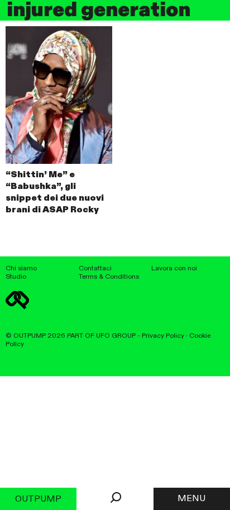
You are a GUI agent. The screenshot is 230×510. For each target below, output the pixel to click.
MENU (191, 498)
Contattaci (95, 268)
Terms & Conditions (109, 276)
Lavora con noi (174, 268)
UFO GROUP (116, 335)
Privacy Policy (163, 335)
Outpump (38, 499)
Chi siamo (21, 268)
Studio (16, 276)
